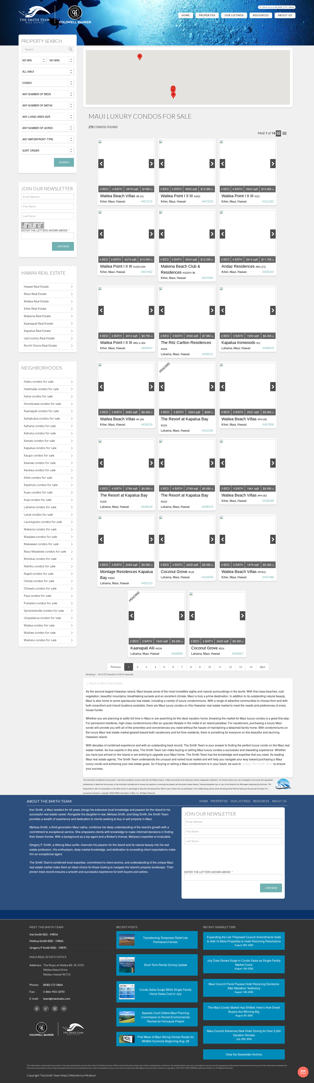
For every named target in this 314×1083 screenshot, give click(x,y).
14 (250, 667)
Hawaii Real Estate (36, 287)
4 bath (117, 189)
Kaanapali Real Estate (38, 324)
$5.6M (146, 488)
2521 (253, 412)
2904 (194, 412)
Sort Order (30, 150)
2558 (192, 336)
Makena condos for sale (40, 529)
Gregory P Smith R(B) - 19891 (48, 947)
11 (219, 667)
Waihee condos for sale (40, 633)
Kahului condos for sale (40, 433)
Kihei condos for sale (38, 478)
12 (230, 667)
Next (262, 667)
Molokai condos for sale (40, 559)
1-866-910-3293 (53, 991)
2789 (131, 488)
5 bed (104, 336)
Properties (207, 15)
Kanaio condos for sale (39, 441)
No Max (55, 60)
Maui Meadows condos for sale (45, 552)
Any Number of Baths (37, 105)
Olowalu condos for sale (40, 588)
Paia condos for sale (37, 596)
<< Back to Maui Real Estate (104, 683)
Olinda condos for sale (39, 581)
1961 (253, 488)
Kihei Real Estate (35, 309)
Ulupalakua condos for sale (42, 618)
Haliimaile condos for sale (41, 389)
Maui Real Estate (35, 294)
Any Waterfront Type (37, 139)
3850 (191, 189)
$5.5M (267, 488)
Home (186, 15)
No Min (27, 60)
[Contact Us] (303, 1072)
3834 (191, 259)
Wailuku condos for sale (40, 640)
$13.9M (205, 189)
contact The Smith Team (257, 764)
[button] (173, 91)
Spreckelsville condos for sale (44, 611)
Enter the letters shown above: (45, 230)
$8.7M (146, 336)
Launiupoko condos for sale (43, 522)
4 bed (225, 189)
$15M (146, 189)
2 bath (238, 565)
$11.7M (266, 259)
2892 (131, 412)
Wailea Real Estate (36, 301)
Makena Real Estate (37, 316)
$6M (207, 412)
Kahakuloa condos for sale (42, 418)
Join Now (63, 246)
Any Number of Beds (36, 94)
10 (209, 667)
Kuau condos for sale (38, 492)
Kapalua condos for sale (40, 448)
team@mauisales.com (56, 998)
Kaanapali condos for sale (41, 411)
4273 (130, 259)
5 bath (177, 259)
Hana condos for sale (38, 396)
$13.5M (145, 259)
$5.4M (267, 565)
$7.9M (206, 336)
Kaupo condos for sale (39, 455)
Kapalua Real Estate (37, 331)
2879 (132, 189)
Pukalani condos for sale (40, 603)
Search (64, 162)
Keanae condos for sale (40, 463)
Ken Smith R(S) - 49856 (43, 934)
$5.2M (176, 641)
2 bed (164, 336)
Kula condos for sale (37, 500)
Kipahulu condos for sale (41, 485)
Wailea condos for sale (39, 625)
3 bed (104, 189)
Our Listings (234, 15)
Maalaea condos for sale (40, 537)
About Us (285, 15)
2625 (192, 565)
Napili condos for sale (38, 574)
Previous (116, 667)
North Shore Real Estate (40, 346)
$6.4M (267, 336)
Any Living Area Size (36, 116)
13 (240, 667)
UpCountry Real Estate (39, 338)
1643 (162, 641)
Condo (27, 83)
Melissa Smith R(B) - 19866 (46, 941)
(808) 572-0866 (53, 984)
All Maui (28, 71)
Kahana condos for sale (40, 426)
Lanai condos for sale (38, 515)
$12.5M (205, 259)
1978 (253, 565)
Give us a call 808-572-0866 (278, 7)
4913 (131, 336)
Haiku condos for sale (38, 382)
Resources (261, 15)
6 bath (116, 259)
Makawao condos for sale (41, 544)
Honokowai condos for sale (42, 404)
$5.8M (267, 412)
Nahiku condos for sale (39, 566)
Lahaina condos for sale (40, 507)
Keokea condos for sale (40, 470)
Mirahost (90, 1075)
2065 (131, 565)
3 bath (177, 189)
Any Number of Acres (37, 128)
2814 (252, 259)
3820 (252, 189)
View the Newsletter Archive (244, 1054)
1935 (253, 336)
